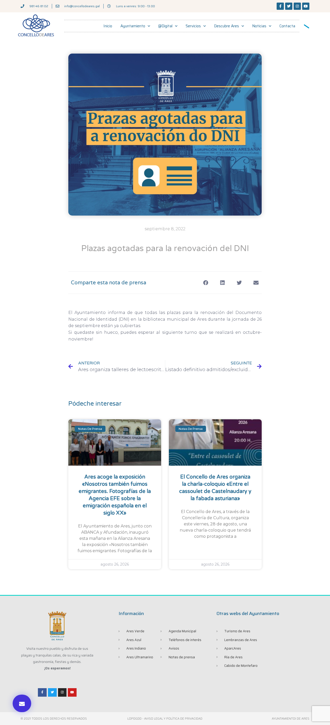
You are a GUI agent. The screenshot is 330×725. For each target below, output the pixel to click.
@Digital (165, 26)
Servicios (193, 26)
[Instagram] (297, 6)
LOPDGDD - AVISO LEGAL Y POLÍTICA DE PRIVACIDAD (164, 718)
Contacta (287, 26)
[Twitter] (288, 6)
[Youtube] (305, 6)
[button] (22, 703)
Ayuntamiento (132, 26)
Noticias (259, 26)
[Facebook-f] (280, 6)
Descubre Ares (226, 26)
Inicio (107, 26)
